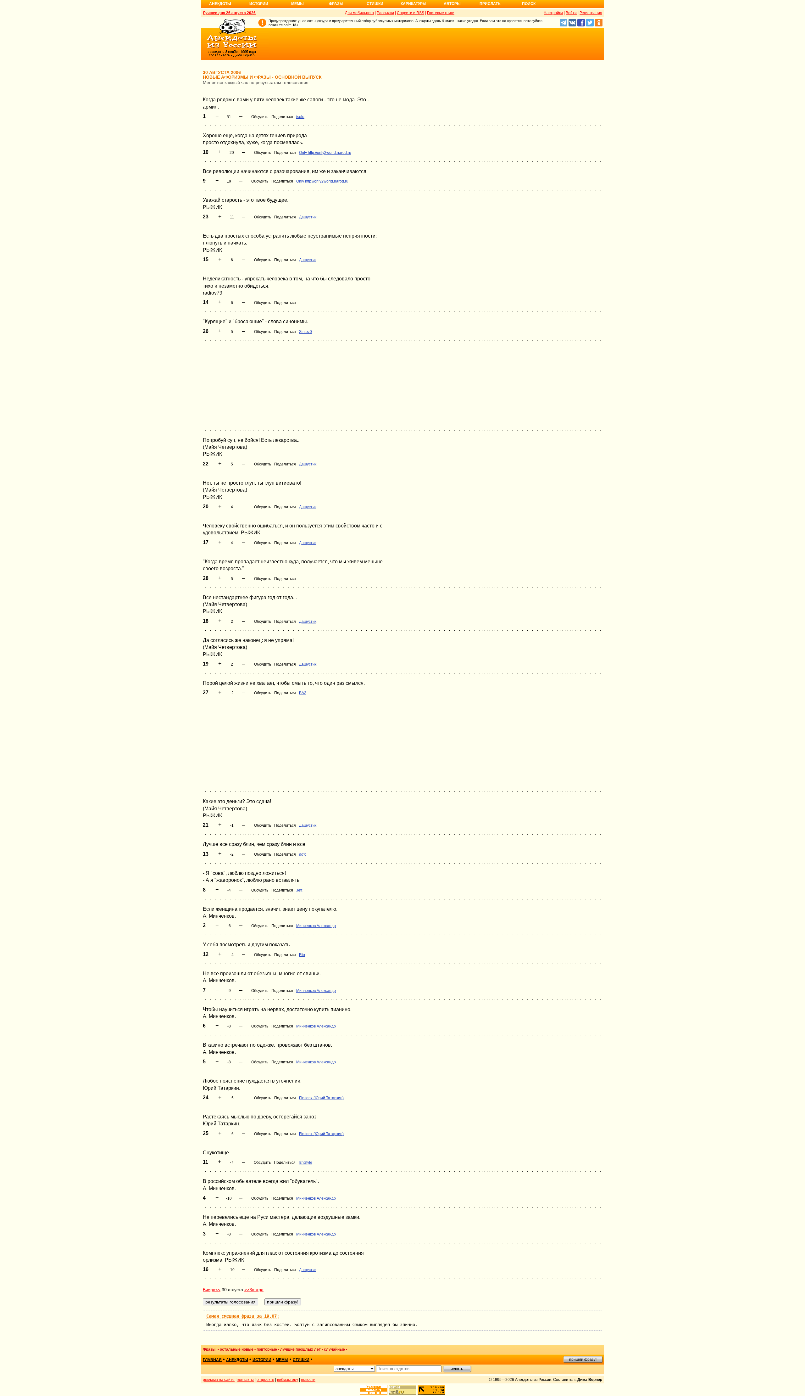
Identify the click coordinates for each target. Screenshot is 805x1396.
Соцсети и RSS (410, 13)
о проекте (265, 1379)
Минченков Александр (316, 926)
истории (262, 1360)
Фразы (336, 4)
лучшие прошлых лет (300, 1349)
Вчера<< (211, 1289)
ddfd (303, 854)
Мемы (297, 4)
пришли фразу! (583, 1359)
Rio (302, 955)
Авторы (452, 4)
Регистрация (591, 13)
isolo (300, 117)
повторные (267, 1349)
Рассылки (385, 13)
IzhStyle (305, 1162)
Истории (258, 4)
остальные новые (236, 1349)
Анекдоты (220, 4)
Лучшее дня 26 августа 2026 (229, 13)
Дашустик (307, 217)
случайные (334, 1349)
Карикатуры (413, 4)
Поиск (529, 4)
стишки (301, 1360)
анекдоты (237, 1360)
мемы (282, 1360)
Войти (571, 13)
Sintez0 (305, 331)
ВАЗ (302, 693)
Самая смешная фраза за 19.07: (242, 1316)
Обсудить (259, 117)
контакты (245, 1379)
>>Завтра (254, 1289)
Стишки (375, 4)
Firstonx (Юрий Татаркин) (321, 1098)
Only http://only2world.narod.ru (325, 152)
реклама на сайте (219, 1379)
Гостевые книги (440, 13)
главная (212, 1360)
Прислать (490, 4)
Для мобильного (359, 13)
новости (308, 1379)
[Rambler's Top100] (373, 1390)
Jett (299, 890)
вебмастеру (287, 1379)
